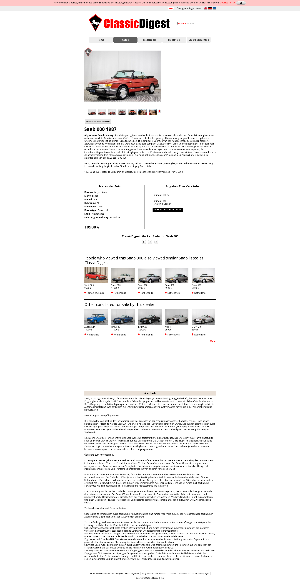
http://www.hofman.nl (121, 154)
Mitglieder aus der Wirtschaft (154, 573)
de (210, 8)
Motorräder (149, 39)
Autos (125, 39)
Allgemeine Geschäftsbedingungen (194, 573)
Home (101, 39)
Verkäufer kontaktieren (167, 209)
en (205, 8)
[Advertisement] (191, 75)
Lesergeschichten (199, 39)
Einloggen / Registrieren (189, 8)
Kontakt (173, 573)
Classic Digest (129, 23)
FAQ (171, 8)
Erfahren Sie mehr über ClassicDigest (106, 573)
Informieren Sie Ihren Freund (98, 121)
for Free (186, 23)
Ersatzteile (174, 39)
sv (214, 8)
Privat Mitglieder (132, 573)
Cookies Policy (227, 2)
